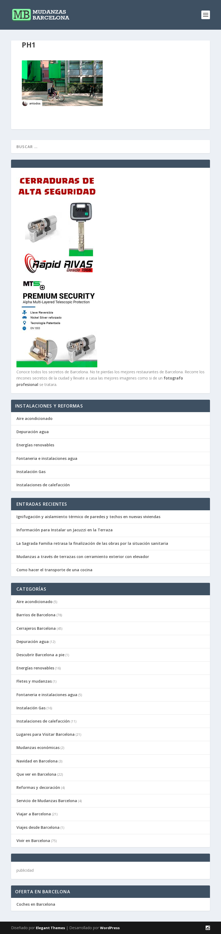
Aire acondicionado (34, 418)
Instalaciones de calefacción (43, 484)
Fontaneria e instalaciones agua (46, 458)
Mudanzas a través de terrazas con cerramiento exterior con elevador (82, 556)
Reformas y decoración (38, 787)
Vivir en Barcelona (33, 840)
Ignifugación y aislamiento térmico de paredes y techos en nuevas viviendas (88, 516)
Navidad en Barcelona (37, 761)
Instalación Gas (31, 471)
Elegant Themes (50, 927)
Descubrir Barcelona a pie (40, 654)
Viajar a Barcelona (33, 813)
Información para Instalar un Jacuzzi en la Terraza (64, 529)
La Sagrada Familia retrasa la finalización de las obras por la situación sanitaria (92, 543)
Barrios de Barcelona (36, 614)
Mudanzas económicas (38, 747)
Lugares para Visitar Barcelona (45, 734)
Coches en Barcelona (35, 904)
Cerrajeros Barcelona (36, 628)
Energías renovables (35, 444)
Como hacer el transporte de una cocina (54, 569)
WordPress (110, 927)
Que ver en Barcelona (36, 774)
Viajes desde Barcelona (38, 827)
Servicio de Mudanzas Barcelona (46, 800)
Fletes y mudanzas (34, 681)
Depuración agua (32, 431)
